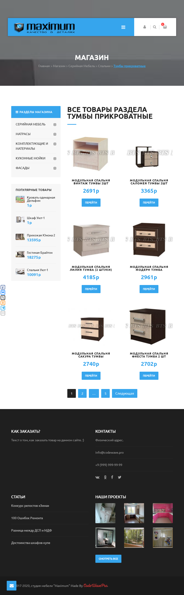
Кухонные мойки (30, 158)
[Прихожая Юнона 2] (20, 236)
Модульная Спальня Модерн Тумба (149, 268)
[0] (165, 27)
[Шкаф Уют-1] (20, 219)
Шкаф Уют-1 (36, 217)
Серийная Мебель (81, 66)
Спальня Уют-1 (37, 269)
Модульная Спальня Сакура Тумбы (91, 355)
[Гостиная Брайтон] (20, 254)
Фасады (22, 168)
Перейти (91, 202)
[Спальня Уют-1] (20, 271)
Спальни (104, 66)
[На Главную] (44, 27)
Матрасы (23, 134)
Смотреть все (108, 558)
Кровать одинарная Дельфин (41, 199)
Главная (44, 66)
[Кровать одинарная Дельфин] (20, 199)
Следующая (124, 393)
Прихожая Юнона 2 (41, 235)
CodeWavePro (95, 585)
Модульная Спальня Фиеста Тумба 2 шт (149, 355)
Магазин (59, 66)
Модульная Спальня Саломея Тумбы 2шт (149, 182)
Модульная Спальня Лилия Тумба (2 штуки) (91, 268)
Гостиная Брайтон (40, 252)
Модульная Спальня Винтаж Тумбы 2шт (91, 182)
